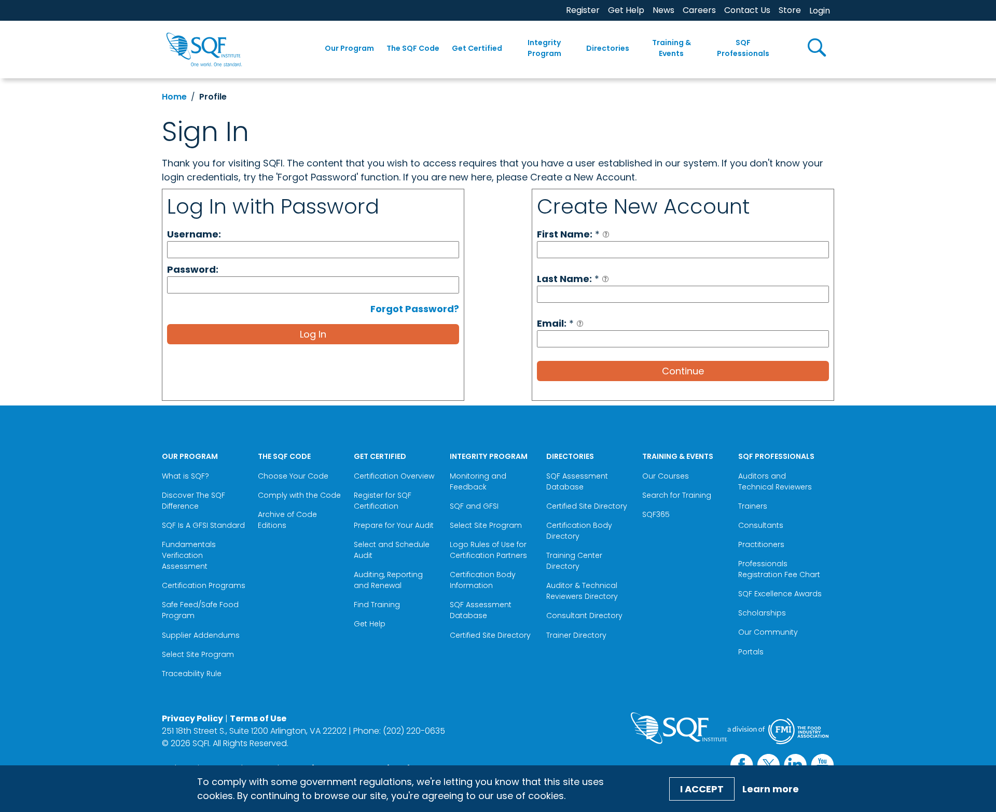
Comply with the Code (299, 495)
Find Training (377, 604)
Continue (683, 371)
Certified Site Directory (491, 635)
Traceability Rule (192, 673)
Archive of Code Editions (287, 519)
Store (790, 10)
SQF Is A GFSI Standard (203, 525)
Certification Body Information (483, 580)
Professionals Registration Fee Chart (779, 569)
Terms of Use (258, 718)
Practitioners (761, 544)
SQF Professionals (743, 48)
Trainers (752, 506)
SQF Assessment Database (480, 610)
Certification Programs (203, 585)
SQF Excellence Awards (780, 594)
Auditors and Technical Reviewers (775, 481)
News (663, 10)
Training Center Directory (574, 560)
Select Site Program (199, 654)
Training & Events (671, 48)
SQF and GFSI (474, 506)
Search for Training (676, 495)
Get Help (626, 10)
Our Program (349, 48)
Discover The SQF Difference (193, 500)
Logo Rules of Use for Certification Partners (488, 550)
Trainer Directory (576, 635)
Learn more (770, 788)
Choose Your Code (293, 476)
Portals (751, 652)
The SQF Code (412, 48)
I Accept (702, 788)
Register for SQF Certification (382, 500)
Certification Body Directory (579, 530)
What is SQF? (185, 476)
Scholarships (762, 613)
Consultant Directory (584, 615)
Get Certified (477, 48)
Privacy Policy (192, 718)
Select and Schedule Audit (392, 550)
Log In (313, 334)
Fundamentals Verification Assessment (189, 555)
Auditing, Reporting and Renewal (388, 580)
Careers (699, 10)
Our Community (768, 632)
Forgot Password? (414, 308)
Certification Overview (394, 476)
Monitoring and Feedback (478, 481)
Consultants (760, 525)
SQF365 (656, 514)
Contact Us (747, 10)
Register (583, 10)
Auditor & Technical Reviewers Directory (583, 590)
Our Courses (665, 476)
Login (819, 11)
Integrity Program (544, 48)
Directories (607, 48)
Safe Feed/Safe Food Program (200, 610)
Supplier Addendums (201, 635)
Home (174, 97)
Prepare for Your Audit (394, 525)
